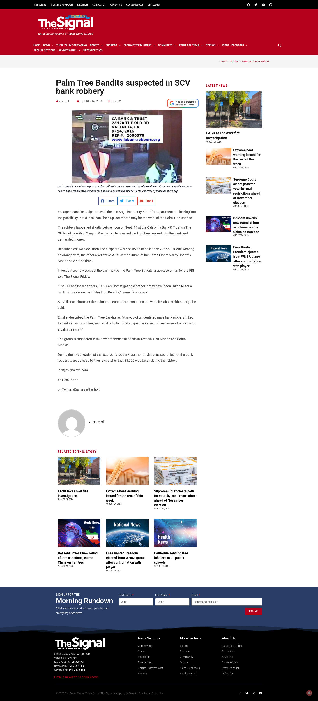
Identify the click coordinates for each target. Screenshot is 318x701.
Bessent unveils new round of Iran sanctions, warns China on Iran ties (78, 557)
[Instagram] (270, 4)
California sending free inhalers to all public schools (171, 557)
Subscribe (40, 4)
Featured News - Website (255, 61)
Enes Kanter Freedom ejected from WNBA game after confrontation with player (247, 256)
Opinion (210, 45)
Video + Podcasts (233, 45)
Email (194, 595)
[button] (279, 45)
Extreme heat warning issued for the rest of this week (124, 495)
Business (111, 45)
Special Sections (44, 50)
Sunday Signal (68, 50)
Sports (94, 45)
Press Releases (93, 50)
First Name (125, 595)
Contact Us (99, 4)
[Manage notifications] (309, 693)
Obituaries (154, 4)
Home (36, 45)
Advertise (116, 4)
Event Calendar (189, 45)
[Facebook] (248, 4)
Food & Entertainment (137, 45)
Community (165, 45)
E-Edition (82, 4)
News (46, 45)
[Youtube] (263, 4)
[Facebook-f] (240, 693)
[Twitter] (256, 4)
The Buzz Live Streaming (71, 45)
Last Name (161, 595)
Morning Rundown (62, 4)
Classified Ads (134, 4)
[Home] (217, 61)
